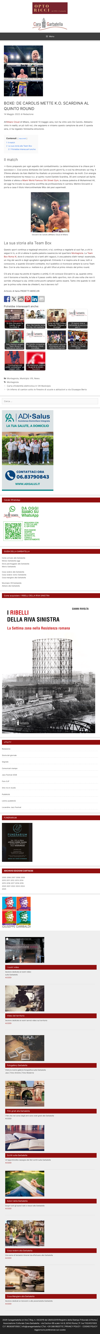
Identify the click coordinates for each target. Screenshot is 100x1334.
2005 (4, 877)
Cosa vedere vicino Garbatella (14, 575)
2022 (13, 886)
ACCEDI (8, 977)
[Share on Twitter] (14, 299)
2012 (12, 880)
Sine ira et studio (9, 788)
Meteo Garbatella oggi (11, 561)
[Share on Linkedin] (35, 299)
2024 (22, 886)
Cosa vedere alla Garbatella (13, 572)
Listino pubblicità (9, 801)
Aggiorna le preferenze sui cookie (50, 1330)
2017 (13, 883)
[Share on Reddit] (21, 299)
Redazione (6, 749)
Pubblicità (6, 794)
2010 (4, 880)
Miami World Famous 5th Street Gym (40, 180)
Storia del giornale (9, 755)
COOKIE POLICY (90, 1326)
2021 (9, 886)
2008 (18, 877)
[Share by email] (41, 299)
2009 (23, 877)
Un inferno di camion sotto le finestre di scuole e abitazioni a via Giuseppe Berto (47, 389)
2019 (21, 883)
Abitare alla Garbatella (11, 586)
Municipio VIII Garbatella (11, 583)
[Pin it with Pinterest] (28, 299)
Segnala (5, 762)
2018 (17, 883)
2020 (4, 886)
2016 (8, 883)
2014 (21, 880)
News (37, 378)
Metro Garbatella (9, 567)
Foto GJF (5, 781)
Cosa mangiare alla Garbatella (14, 578)
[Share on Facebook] (7, 299)
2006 (9, 877)
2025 (4, 889)
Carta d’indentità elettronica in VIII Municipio (29, 386)
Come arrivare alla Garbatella (13, 558)
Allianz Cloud (13, 122)
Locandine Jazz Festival (11, 807)
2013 (17, 880)
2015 (4, 883)
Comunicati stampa (9, 768)
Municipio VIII (26, 378)
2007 (13, 877)
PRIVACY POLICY (72, 1326)
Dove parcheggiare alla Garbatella (15, 564)
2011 (8, 880)
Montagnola (77, 253)
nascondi (22, 138)
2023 (18, 886)
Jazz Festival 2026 (9, 775)
